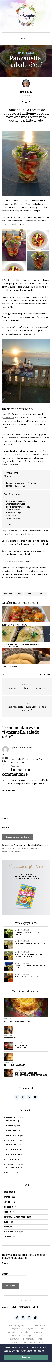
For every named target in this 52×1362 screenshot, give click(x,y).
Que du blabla (12, 1154)
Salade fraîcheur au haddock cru (30, 943)
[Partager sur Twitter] (26, 102)
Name (5, 1263)
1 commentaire (26, 95)
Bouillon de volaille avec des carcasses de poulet (28, 956)
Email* (5, 1274)
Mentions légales (16, 1325)
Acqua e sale (8, 417)
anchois (8, 593)
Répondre (15, 766)
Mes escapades (12, 1149)
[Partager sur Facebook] (22, 102)
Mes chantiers (12, 1167)
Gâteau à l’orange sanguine (17, 1022)
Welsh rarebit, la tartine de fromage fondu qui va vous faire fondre (24, 645)
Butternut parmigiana (14, 1065)
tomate (41, 593)
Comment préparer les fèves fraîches (28, 933)
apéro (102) (9, 1212)
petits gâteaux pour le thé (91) (18, 1217)
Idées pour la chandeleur (21, 1046)
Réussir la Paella (12, 1038)
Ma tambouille (26, 53)
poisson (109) (10, 1207)
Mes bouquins (10, 1159)
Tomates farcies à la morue (14, 625)
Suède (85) (8, 1222)
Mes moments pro (12, 1164)
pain (19, 593)
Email (5, 827)
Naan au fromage (10, 666)
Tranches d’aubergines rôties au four (30, 967)
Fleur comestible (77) (13, 1232)
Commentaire (8, 790)
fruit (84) (8, 1227)
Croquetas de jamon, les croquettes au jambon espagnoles (31, 1074)
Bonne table (12, 1144)
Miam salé (10, 1126)
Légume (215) (9, 1192)
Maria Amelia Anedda (23, 204)
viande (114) (9, 1202)
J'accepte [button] (26, 1357)
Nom (5, 818)
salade (29, 593)
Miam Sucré (11, 1131)
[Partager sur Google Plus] (30, 102)
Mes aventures (10, 1141)
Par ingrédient (13, 1136)
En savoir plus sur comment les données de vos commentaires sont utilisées (25, 848)
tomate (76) (9, 1237)
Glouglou (10, 1121)
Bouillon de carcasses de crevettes (31, 977)
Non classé (9, 1172)
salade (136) (9, 1197)
